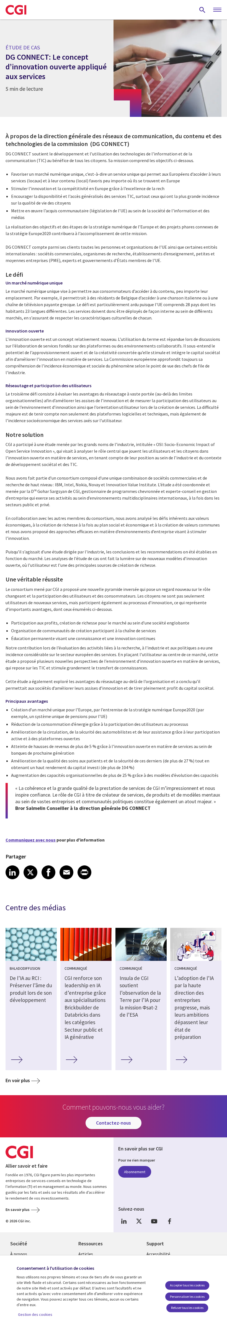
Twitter (139, 1221)
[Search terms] (202, 9)
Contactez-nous (113, 1123)
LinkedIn (123, 1221)
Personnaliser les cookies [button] (187, 1296)
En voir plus (18, 1080)
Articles (85, 1254)
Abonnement (134, 1171)
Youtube (154, 1221)
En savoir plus (18, 1209)
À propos (18, 1254)
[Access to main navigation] (217, 10)
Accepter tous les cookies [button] (187, 1285)
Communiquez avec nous (31, 840)
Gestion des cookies (35, 1314)
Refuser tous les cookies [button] (187, 1308)
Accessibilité (158, 1254)
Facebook (169, 1221)
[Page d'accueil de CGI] (16, 9)
